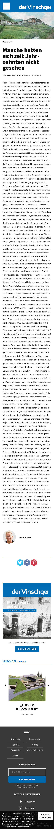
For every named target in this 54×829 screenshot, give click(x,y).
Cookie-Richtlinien (25, 818)
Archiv (15, 755)
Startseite (15, 739)
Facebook (30, 801)
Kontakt (15, 744)
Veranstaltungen (35, 750)
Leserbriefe (34, 739)
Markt (35, 744)
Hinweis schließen (45, 816)
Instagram (30, 807)
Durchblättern (27, 648)
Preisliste (15, 750)
